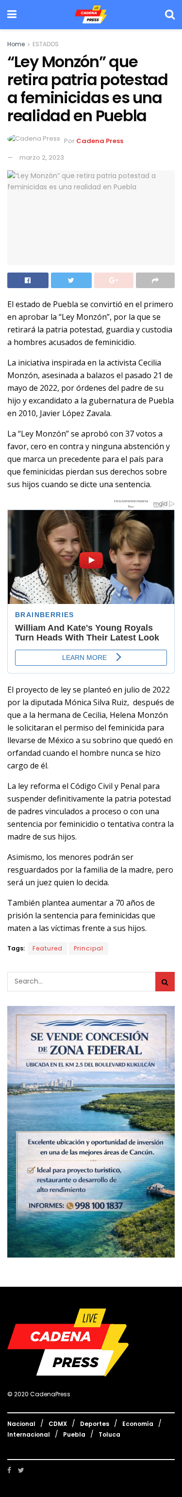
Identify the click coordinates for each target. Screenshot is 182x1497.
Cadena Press (99, 141)
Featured (48, 948)
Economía (137, 1424)
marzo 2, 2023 (41, 157)
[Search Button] (165, 981)
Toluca (109, 1434)
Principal (88, 948)
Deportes (94, 1424)
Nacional (21, 1424)
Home (16, 44)
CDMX (58, 1424)
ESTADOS (46, 44)
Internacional (28, 1434)
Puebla (74, 1434)
